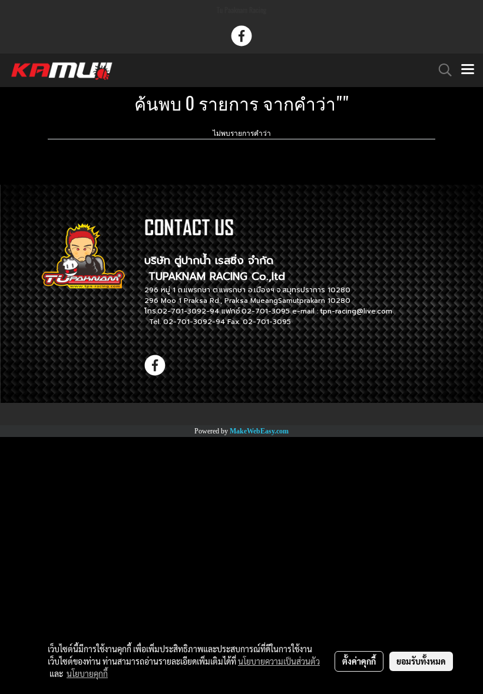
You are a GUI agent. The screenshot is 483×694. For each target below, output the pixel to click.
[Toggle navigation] (468, 70)
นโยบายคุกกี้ (87, 673)
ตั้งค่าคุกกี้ (359, 661)
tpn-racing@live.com (356, 311)
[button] (441, 70)
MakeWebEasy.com (259, 431)
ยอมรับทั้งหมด (421, 661)
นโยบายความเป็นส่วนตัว (279, 661)
